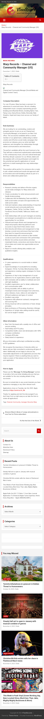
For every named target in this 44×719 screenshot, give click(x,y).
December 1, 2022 (9, 71)
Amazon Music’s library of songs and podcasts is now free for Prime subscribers (21, 413)
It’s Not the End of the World (29, 421)
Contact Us (7, 445)
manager (24, 402)
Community (16, 402)
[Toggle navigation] (4, 20)
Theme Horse (13, 716)
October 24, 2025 (8, 589)
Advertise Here (8, 447)
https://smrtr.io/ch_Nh (17, 390)
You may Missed (10, 553)
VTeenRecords (27, 713)
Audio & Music (8, 653)
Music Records (9, 60)
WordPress (38, 716)
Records (30, 402)
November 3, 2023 (9, 703)
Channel (9, 402)
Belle (17, 71)
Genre (6, 616)
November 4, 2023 (9, 626)
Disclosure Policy (9, 450)
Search (39, 431)
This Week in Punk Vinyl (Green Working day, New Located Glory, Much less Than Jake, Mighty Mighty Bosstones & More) (20, 487)
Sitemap (6, 452)
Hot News (7, 579)
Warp (35, 402)
